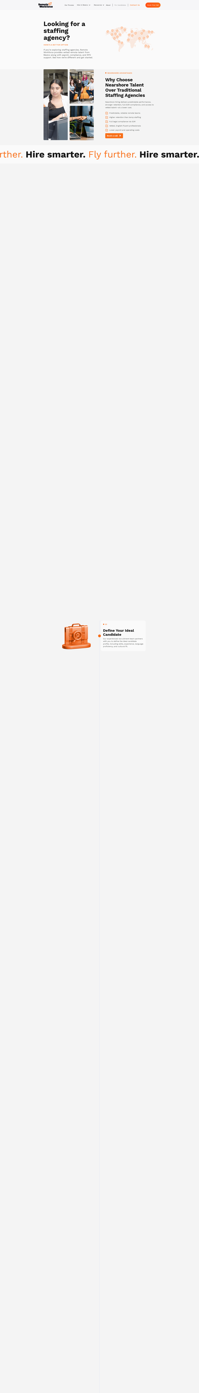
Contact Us (135, 5)
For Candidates (120, 5)
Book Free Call (153, 5)
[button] (84, 5)
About (108, 5)
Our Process (69, 5)
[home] (45, 5)
